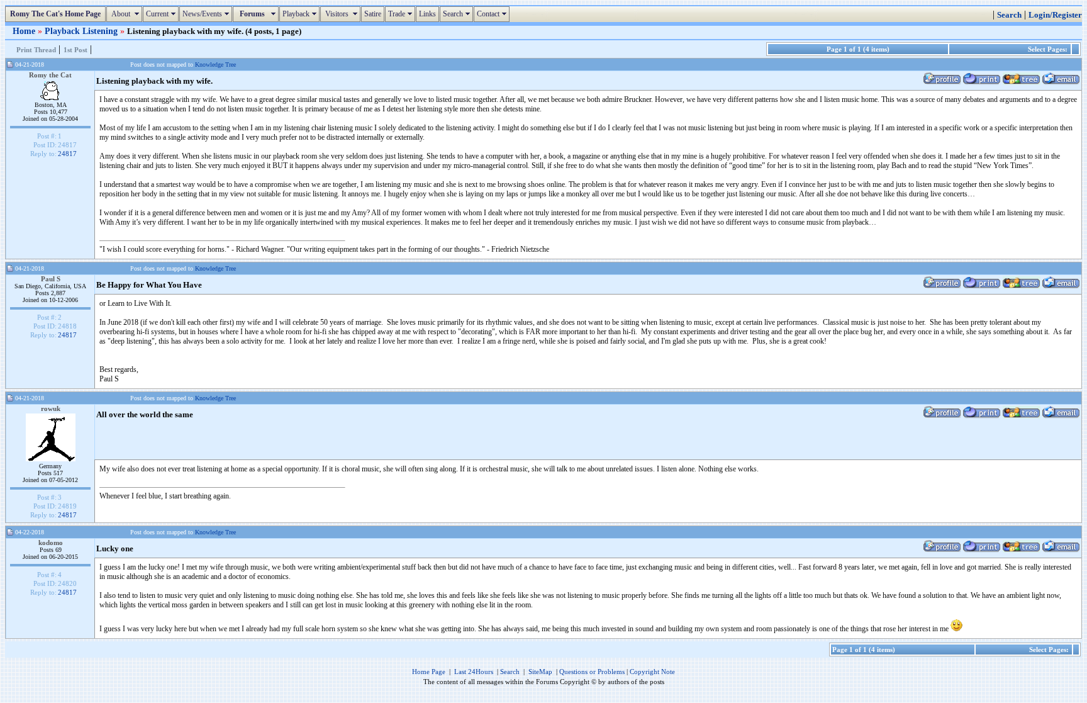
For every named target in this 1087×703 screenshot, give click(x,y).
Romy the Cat (50, 75)
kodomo (50, 542)
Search (458, 13)
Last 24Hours (473, 671)
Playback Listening (82, 31)
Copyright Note (652, 671)
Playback (301, 13)
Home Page (428, 671)
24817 (67, 153)
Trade (401, 13)
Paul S (50, 279)
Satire (372, 13)
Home (25, 31)
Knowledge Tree (215, 64)
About (125, 13)
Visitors (341, 13)
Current (162, 13)
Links (427, 13)
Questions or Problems (592, 671)
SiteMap (540, 671)
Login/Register (1055, 15)
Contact (493, 13)
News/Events (207, 13)
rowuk (50, 408)
